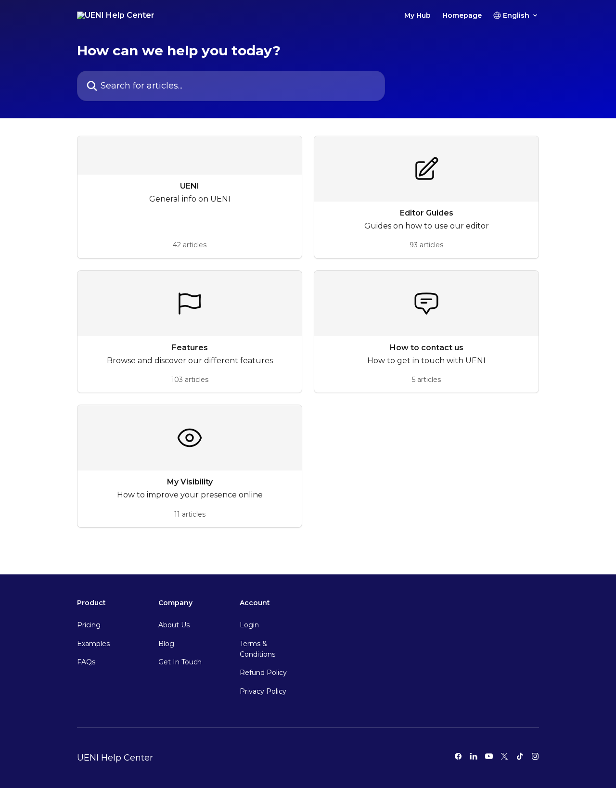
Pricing (89, 625)
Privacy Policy (263, 691)
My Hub (417, 15)
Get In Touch (180, 662)
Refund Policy (263, 672)
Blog (166, 643)
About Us (174, 625)
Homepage (462, 15)
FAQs (86, 662)
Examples (93, 643)
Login (249, 625)
